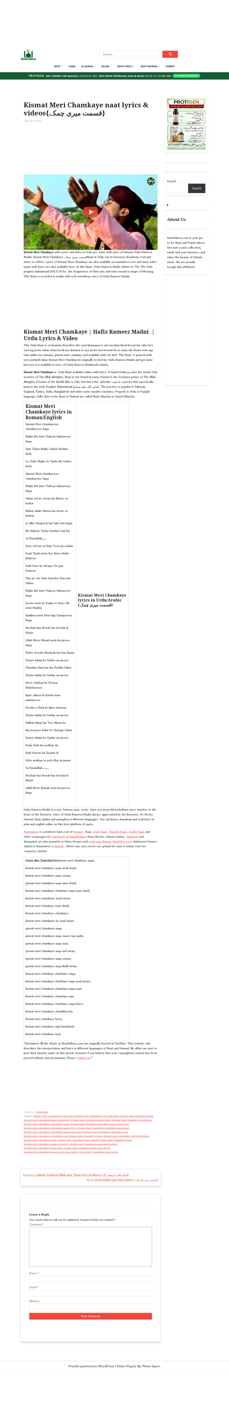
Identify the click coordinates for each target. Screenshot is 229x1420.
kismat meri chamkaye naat (40, 1140)
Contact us (83, 1058)
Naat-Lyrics (124, 66)
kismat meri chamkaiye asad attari (53, 1116)
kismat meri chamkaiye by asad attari (97, 1116)
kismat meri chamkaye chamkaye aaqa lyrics (50, 1128)
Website (34, 1301)
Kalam (105, 66)
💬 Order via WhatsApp (186, 75)
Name (34, 1273)
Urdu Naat (42, 1112)
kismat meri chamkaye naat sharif (77, 1140)
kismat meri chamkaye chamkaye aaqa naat (103, 1128)
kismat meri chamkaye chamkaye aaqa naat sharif (53, 1132)
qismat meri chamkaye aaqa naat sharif (87, 1148)
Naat (57, 66)
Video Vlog (124, 1366)
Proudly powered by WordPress (91, 1366)
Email (33, 1287)
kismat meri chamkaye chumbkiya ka (46, 1136)
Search (171, 181)
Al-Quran (87, 66)
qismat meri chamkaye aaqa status (98, 1152)
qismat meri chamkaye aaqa (115, 1140)
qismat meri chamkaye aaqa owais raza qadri (50, 1152)
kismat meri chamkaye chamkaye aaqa (46, 1124)
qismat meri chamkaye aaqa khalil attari (93, 1144)
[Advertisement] (100, 23)
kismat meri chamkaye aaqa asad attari (47, 1120)
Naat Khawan (149, 66)
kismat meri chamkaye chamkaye (132, 1120)
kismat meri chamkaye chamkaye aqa (106, 1132)
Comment (36, 1224)
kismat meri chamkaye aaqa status (91, 1120)
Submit (170, 66)
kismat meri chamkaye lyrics (86, 1136)
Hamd (72, 66)
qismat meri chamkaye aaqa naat (43, 1148)
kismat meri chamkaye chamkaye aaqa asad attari (99, 1124)
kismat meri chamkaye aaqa (136, 1116)
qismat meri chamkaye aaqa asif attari (46, 1144)
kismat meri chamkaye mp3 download (126, 1136)
